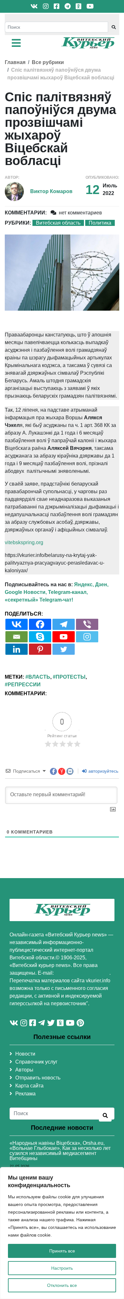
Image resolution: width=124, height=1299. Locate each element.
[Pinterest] (40, 649)
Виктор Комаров (51, 191)
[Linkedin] (16, 649)
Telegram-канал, (68, 592)
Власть (39, 677)
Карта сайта (29, 1085)
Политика (100, 223)
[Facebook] (40, 624)
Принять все (62, 1250)
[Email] (16, 636)
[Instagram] (87, 636)
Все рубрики (48, 62)
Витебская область (58, 223)
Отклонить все (62, 1285)
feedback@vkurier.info (82, 973)
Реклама (25, 1093)
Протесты (71, 677)
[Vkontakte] (16, 624)
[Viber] (87, 624)
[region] (62, 1233)
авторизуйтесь (102, 771)
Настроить (62, 1268)
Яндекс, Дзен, (91, 584)
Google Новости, (26, 592)
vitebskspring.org (24, 542)
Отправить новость (37, 1077)
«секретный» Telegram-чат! (39, 600)
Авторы (24, 1069)
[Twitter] (63, 649)
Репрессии (24, 684)
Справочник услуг (36, 1061)
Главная (15, 62)
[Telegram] (63, 624)
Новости (25, 1054)
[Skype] (40, 636)
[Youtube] (63, 636)
